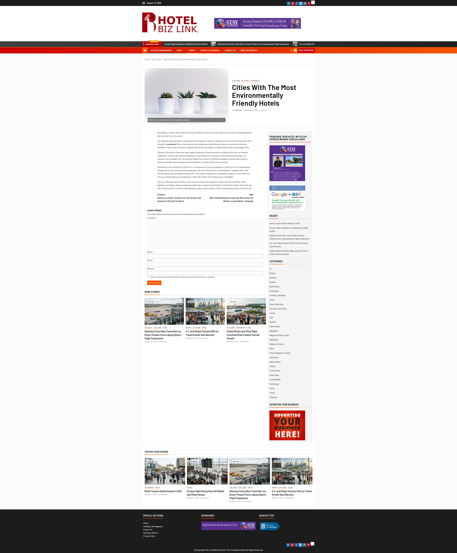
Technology (274, 384)
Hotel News (163, 342)
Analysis (188, 327)
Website (150, 269)
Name (150, 252)
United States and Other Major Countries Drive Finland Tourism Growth (243, 335)
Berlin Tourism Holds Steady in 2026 (284, 223)
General (272, 322)
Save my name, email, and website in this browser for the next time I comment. (182, 277)
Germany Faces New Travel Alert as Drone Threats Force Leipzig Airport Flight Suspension (224, 44)
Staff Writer (238, 110)
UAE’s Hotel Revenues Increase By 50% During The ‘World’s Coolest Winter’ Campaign (231, 198)
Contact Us (230, 50)
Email (150, 260)
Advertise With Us (150, 533)
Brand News (274, 287)
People (272, 366)
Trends (272, 393)
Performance (240, 327)
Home (145, 523)
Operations (274, 357)
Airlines (272, 273)
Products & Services (210, 50)
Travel (165, 327)
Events (192, 50)
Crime (271, 300)
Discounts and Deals (278, 309)
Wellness (273, 397)
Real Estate (245, 80)
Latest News (236, 80)
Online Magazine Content (279, 353)
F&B (271, 317)
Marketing (273, 340)
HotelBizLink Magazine (161, 50)
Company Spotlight (277, 295)
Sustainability (255, 80)
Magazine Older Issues (279, 335)
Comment (151, 218)
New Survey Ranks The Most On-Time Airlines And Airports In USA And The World (179, 198)
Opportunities (275, 362)
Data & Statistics (276, 304)
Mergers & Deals (276, 344)
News (179, 50)
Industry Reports (249, 50)
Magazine (273, 331)
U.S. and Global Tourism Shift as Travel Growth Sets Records (294, 44)
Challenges (148, 327)
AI (270, 269)
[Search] (291, 50)
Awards (272, 282)
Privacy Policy (149, 536)
